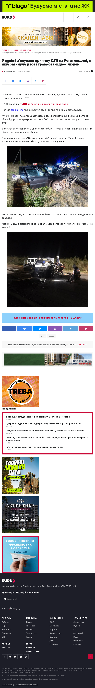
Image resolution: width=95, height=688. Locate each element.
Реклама (6, 648)
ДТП (43, 336)
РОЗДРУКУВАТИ (84, 71)
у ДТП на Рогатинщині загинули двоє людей (44, 104)
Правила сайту (8, 685)
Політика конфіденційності (27, 685)
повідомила (17, 110)
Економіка (31, 618)
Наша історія (32, 651)
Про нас (6, 644)
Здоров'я (30, 648)
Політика (6, 618)
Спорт (29, 644)
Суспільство (9, 71)
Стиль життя (80, 618)
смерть (51, 336)
